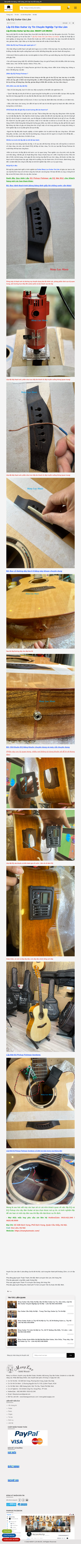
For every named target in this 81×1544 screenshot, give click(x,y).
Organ (10, 1414)
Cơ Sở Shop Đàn (26, 14)
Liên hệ (10, 1423)
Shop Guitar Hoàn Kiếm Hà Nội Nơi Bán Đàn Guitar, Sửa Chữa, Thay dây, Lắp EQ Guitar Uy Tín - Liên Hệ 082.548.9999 (45, 1340)
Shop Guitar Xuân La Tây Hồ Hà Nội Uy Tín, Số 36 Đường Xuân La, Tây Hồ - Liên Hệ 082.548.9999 (45, 1321)
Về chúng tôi (12, 1405)
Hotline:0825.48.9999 (11, 1539)
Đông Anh (23, 1285)
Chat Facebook (9, 1535)
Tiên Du (48, 1285)
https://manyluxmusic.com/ (27, 1231)
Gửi (71, 1355)
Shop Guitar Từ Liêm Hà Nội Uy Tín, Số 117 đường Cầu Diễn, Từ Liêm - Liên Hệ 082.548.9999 (45, 1331)
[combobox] (40, 8)
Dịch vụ (10, 1420)
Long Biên (22, 1280)
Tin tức (17, 14)
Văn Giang (36, 1282)
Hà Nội (35, 14)
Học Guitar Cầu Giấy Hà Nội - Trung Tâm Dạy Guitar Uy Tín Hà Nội (41, 1311)
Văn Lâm (48, 1278)
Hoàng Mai (33, 1280)
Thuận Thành (25, 1278)
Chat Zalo (7, 1531)
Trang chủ (9, 14)
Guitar (10, 1408)
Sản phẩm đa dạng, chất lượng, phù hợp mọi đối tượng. (22, 1)
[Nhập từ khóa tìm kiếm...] (40, 8)
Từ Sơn (36, 1285)
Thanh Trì (23, 1282)
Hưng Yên (58, 1278)
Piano (10, 1411)
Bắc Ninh (36, 1278)
